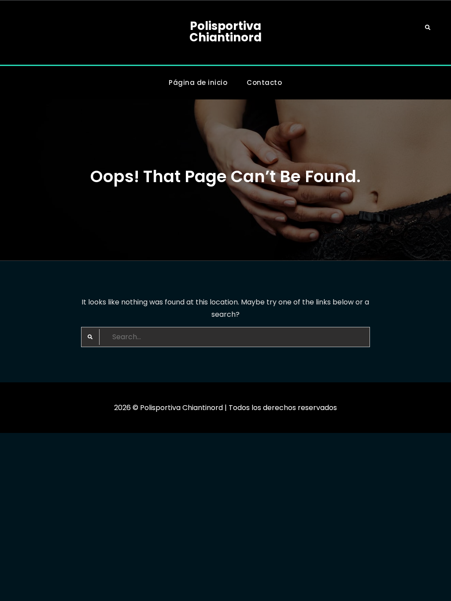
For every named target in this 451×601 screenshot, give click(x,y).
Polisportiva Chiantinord (225, 31)
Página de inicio (198, 82)
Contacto (264, 82)
